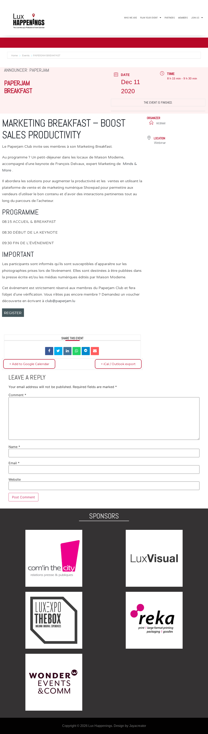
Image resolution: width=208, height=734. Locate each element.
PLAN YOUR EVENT (149, 17)
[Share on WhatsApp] (77, 351)
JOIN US (195, 17)
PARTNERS (170, 17)
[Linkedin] (67, 351)
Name (14, 446)
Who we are (130, 17)
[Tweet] (58, 351)
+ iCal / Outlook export (118, 364)
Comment (17, 395)
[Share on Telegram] (86, 351)
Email (14, 463)
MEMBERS (183, 17)
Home (14, 55)
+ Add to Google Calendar (29, 364)
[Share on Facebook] (49, 351)
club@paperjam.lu (60, 301)
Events (25, 55)
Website (15, 479)
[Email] (95, 351)
